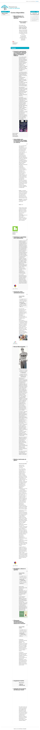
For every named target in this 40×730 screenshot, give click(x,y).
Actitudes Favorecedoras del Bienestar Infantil (20, 689)
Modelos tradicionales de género (20, 460)
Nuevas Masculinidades (19, 346)
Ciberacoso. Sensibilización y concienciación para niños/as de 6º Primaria (19, 622)
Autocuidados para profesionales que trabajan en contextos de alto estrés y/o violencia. (20, 141)
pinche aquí (24, 28)
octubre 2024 (34, 13)
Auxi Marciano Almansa (15, 233)
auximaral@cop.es (22, 215)
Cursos (4, 14)
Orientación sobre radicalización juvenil (19, 292)
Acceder (37, 1)
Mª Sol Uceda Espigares (15, 136)
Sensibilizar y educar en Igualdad (20, 569)
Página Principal (5, 13)
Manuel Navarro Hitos (15, 134)
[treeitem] (5, 13)
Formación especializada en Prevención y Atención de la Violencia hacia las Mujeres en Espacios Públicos (20, 53)
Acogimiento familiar (19, 680)
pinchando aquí (23, 376)
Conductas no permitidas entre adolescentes (20, 237)
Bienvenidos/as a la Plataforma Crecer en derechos (19, 17)
